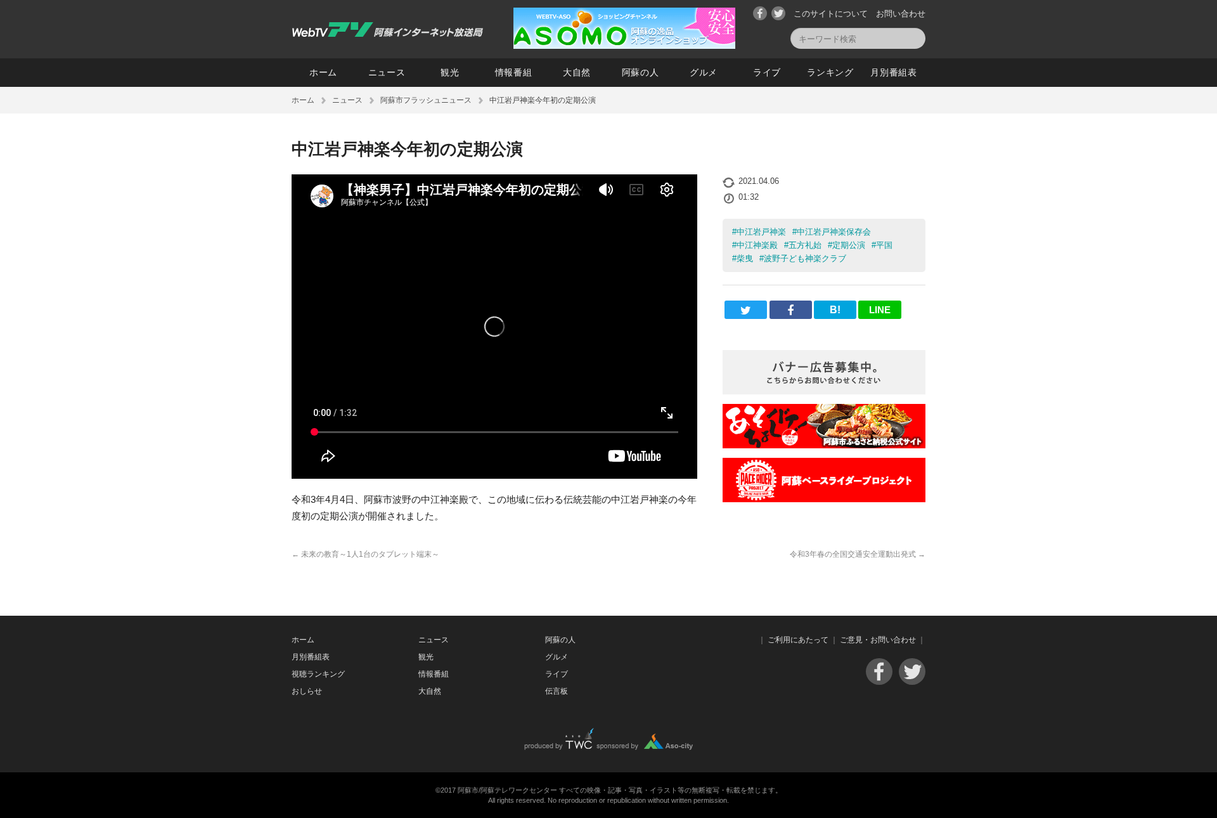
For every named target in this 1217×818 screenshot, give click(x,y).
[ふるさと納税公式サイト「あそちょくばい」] (824, 444)
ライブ (767, 72)
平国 (884, 245)
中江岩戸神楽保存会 (834, 232)
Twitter (778, 13)
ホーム (323, 72)
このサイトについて (831, 13)
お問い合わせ (900, 13)
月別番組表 (893, 72)
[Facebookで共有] (790, 310)
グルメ (704, 72)
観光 (450, 72)
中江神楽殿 (757, 245)
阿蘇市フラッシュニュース (426, 100)
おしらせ (307, 691)
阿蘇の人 (640, 72)
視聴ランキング (318, 674)
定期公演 (848, 245)
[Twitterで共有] (745, 310)
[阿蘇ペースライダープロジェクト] (824, 498)
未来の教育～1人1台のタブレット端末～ (365, 554)
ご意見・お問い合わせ (878, 639)
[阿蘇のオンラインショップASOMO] (624, 45)
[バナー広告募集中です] (824, 391)
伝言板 (556, 691)
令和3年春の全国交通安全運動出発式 (857, 554)
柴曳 (745, 258)
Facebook (760, 13)
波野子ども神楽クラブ (805, 258)
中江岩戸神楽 (761, 232)
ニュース (387, 72)
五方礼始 (805, 245)
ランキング (830, 72)
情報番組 (513, 72)
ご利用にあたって (798, 639)
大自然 (577, 72)
